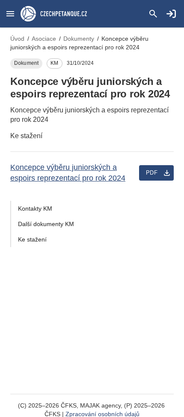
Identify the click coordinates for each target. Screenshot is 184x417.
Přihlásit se (171, 13)
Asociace (44, 38)
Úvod (17, 38)
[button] (10, 13)
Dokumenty (78, 38)
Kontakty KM (35, 208)
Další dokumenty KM (46, 224)
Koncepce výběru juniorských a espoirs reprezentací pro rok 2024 (67, 172)
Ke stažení (32, 239)
